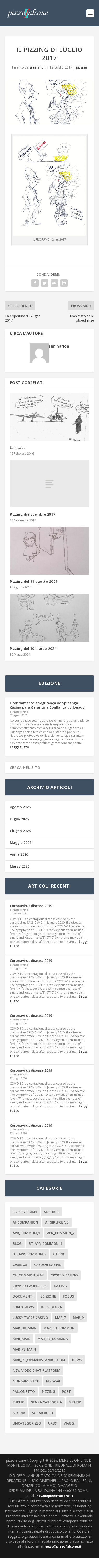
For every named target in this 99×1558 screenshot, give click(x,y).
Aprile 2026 (19, 854)
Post (66, 1391)
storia (19, 1412)
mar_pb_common (52, 1338)
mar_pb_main (24, 1349)
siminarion (38, 67)
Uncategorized (27, 1423)
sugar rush (42, 1412)
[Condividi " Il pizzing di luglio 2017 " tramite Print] (64, 283)
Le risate (17, 447)
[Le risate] (49, 416)
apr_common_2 (60, 1233)
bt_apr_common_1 (45, 1243)
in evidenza (51, 1307)
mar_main (22, 1338)
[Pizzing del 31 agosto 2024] (49, 550)
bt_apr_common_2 (29, 1254)
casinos (20, 1264)
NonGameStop (26, 1381)
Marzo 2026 (19, 866)
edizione (48, 1296)
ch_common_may (28, 1275)
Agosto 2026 (20, 807)
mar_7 (60, 1317)
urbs (52, 1423)
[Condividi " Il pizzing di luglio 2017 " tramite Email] (54, 283)
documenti (23, 1296)
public (18, 1402)
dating (60, 1285)
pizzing (81, 67)
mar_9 (78, 1317)
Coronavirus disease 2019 (31, 905)
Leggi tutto (19, 747)
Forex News (23, 1307)
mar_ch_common (59, 1328)
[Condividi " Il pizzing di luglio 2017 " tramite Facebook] (35, 283)
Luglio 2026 (19, 819)
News (77, 1360)
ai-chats (51, 1211)
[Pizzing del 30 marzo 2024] (49, 617)
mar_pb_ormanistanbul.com (39, 1360)
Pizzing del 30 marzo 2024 (33, 648)
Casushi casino (48, 1264)
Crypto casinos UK (30, 1285)
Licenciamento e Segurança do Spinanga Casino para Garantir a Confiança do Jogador (48, 705)
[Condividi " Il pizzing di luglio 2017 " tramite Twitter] (45, 283)
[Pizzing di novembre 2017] (49, 483)
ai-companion (25, 1222)
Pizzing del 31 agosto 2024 (33, 581)
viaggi (69, 1423)
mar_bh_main (25, 1328)
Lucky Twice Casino (30, 1317)
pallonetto (24, 1391)
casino (59, 1254)
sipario (75, 1402)
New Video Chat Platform (36, 1370)
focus (68, 1296)
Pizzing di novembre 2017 (32, 514)
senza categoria (46, 1402)
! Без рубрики (25, 1211)
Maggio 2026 (20, 842)
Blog (17, 1243)
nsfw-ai (53, 1381)
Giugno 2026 (20, 830)
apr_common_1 (26, 1233)
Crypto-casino (64, 1275)
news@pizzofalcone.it (55, 1496)
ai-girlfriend (57, 1222)
